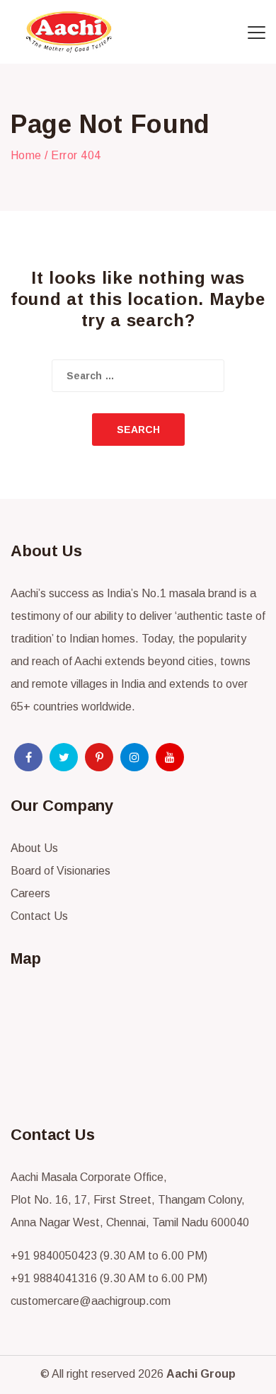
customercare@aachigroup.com (91, 1301)
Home (26, 155)
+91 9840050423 (54, 1256)
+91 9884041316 (54, 1278)
